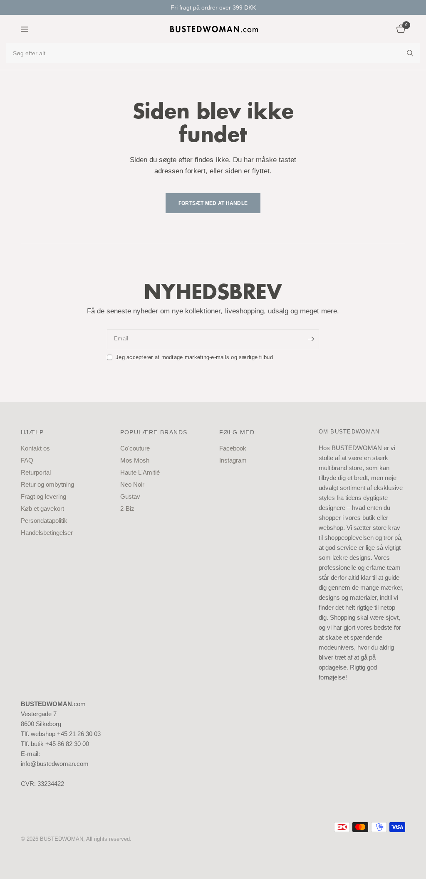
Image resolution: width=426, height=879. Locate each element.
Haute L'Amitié (140, 472)
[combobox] (213, 53)
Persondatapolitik (44, 520)
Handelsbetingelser (47, 532)
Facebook (232, 448)
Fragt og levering (43, 496)
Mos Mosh (134, 460)
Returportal (36, 472)
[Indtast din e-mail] (310, 339)
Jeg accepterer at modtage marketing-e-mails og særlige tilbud (194, 357)
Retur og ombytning (47, 484)
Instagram (233, 460)
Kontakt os (35, 448)
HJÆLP (32, 432)
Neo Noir (132, 484)
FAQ (27, 460)
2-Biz (127, 508)
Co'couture (135, 448)
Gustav (130, 496)
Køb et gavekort (42, 508)
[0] (399, 29)
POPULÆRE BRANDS (154, 432)
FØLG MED (237, 432)
